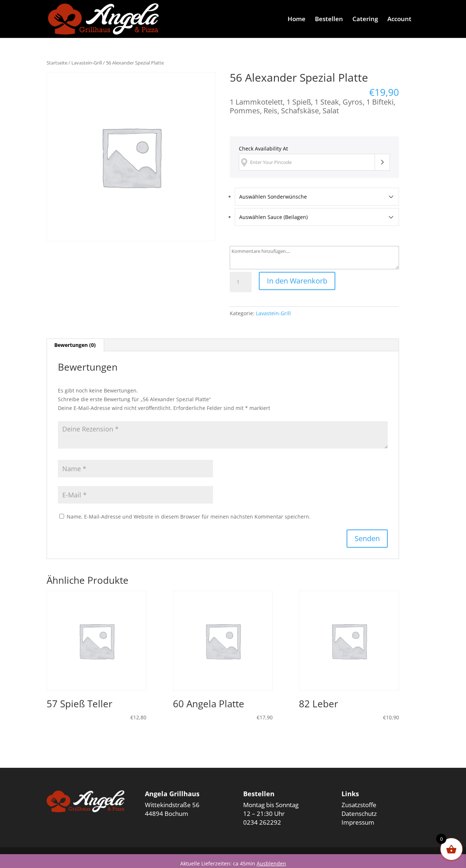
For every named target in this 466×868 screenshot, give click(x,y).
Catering (365, 19)
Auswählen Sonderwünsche (273, 196)
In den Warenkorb (297, 281)
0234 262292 (262, 822)
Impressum (357, 822)
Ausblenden (271, 863)
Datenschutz (359, 813)
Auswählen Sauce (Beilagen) (273, 217)
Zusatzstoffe (358, 805)
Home (296, 19)
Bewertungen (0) (75, 344)
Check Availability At (263, 148)
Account (399, 19)
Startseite (57, 62)
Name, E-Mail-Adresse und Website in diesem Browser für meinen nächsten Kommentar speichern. (189, 516)
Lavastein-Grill (86, 62)
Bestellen (329, 19)
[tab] (75, 345)
